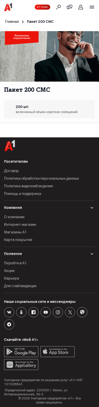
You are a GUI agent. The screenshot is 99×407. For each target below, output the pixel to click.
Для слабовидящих (20, 286)
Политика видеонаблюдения (28, 186)
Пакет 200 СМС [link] (40, 22)
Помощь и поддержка (22, 194)
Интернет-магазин (20, 225)
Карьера (11, 278)
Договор (11, 171)
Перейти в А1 (15, 263)
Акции (9, 271)
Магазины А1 (15, 232)
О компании (14, 217)
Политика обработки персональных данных (41, 178)
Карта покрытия (18, 240)
